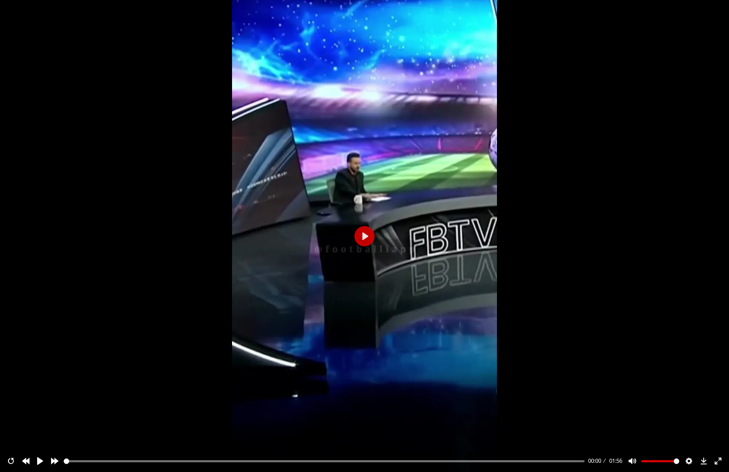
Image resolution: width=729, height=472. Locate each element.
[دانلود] (703, 461)
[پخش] (40, 461)
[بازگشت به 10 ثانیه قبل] (25, 461)
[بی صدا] (632, 461)
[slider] (324, 461)
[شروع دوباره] (11, 461)
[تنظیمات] (689, 461)
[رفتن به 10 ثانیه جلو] (55, 461)
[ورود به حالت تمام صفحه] (718, 461)
